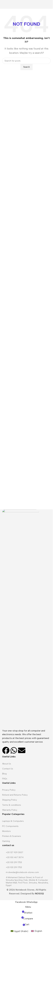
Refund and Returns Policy (15, 795)
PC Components (10, 826)
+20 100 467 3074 (14, 857)
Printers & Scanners (11, 836)
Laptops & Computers (13, 821)
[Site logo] (26, 4)
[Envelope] (21, 750)
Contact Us (7, 768)
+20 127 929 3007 (14, 852)
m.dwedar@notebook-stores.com (22, 872)
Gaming (6, 841)
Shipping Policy (9, 800)
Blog (4, 773)
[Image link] (20, 618)
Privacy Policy (8, 790)
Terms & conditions (11, 805)
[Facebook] (6, 750)
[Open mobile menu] (3, 4)
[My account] (49, 4)
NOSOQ (39, 893)
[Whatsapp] (13, 750)
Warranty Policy (9, 810)
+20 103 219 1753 (14, 862)
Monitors (6, 831)
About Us (6, 763)
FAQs (4, 778)
